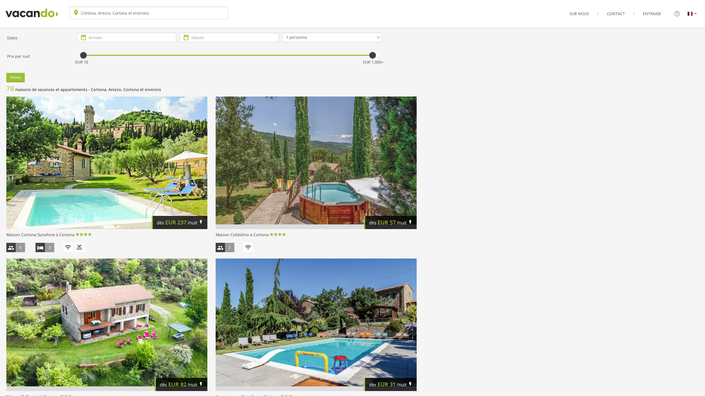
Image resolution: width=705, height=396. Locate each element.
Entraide (652, 13)
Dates (12, 37)
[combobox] (148, 13)
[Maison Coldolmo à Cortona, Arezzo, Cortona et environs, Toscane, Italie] (316, 163)
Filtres (15, 77)
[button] (692, 13)
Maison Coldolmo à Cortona (242, 234)
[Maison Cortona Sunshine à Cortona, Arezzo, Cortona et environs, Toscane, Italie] (106, 163)
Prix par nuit (18, 56)
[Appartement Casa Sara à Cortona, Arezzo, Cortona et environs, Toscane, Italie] (316, 324)
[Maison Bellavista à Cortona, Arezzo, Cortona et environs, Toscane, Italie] (106, 324)
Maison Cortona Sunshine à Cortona (40, 234)
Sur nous (579, 13)
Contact (616, 13)
